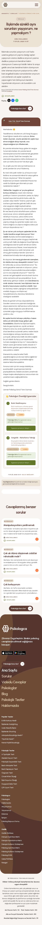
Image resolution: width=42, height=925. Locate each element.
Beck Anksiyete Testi (9, 765)
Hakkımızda (10, 706)
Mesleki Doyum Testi (9, 758)
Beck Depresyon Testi (10, 769)
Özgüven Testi (7, 773)
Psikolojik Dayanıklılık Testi (11, 762)
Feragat (4, 863)
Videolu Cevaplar (14, 682)
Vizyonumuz (6, 810)
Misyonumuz (6, 807)
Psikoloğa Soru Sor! (18, 108)
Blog (5, 694)
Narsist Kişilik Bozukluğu (10, 743)
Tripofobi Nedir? (8, 739)
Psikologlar (9, 688)
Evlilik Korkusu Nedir (9, 720)
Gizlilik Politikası (7, 833)
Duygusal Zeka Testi (9, 784)
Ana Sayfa (9, 670)
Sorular (13, 13)
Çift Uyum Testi (7, 787)
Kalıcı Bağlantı (28, 474)
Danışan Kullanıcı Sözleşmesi (12, 844)
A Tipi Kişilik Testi (8, 754)
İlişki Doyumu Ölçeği (9, 780)
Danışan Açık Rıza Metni (11, 837)
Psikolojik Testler (13, 700)
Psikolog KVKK (7, 855)
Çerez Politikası (7, 859)
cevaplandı (9, 91)
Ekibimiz (5, 814)
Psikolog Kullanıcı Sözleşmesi (12, 851)
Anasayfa (5, 13)
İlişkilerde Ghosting (9, 731)
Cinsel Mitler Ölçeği (9, 776)
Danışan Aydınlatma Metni (12, 840)
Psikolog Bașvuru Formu (10, 821)
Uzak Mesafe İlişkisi (9, 728)
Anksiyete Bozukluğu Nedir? (12, 735)
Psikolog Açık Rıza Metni (11, 848)
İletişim (4, 818)
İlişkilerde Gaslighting (10, 724)
